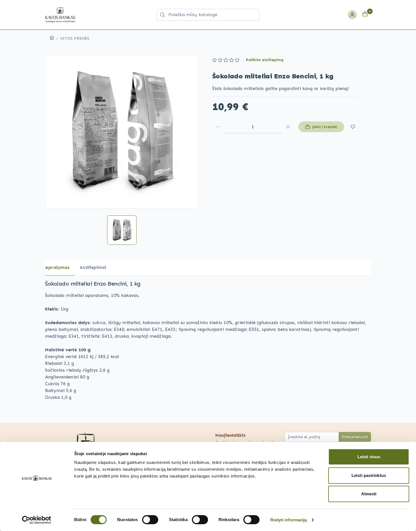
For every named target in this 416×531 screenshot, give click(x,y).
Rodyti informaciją (288, 519)
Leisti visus (368, 456)
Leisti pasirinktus (368, 475)
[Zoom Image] (121, 131)
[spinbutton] (253, 126)
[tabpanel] (208, 340)
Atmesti (369, 493)
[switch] (150, 519)
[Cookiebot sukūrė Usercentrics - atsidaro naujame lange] (36, 520)
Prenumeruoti (355, 436)
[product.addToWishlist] (353, 126)
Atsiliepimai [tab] (93, 267)
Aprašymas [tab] (57, 267)
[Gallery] (122, 132)
